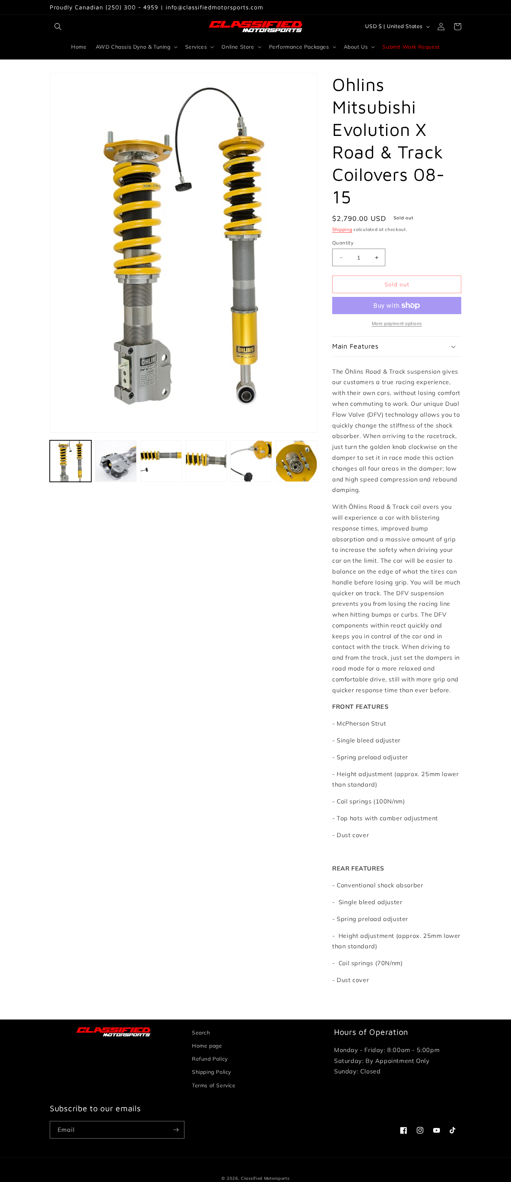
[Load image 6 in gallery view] (296, 461)
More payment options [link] (397, 323)
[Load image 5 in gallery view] (251, 461)
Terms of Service (214, 1085)
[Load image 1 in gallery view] (70, 461)
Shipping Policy (211, 1072)
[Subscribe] (176, 1130)
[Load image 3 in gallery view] (161, 461)
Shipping (342, 229)
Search (201, 1032)
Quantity (343, 243)
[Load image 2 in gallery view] (116, 461)
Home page (207, 1045)
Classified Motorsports (265, 1178)
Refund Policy (210, 1058)
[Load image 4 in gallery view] (206, 461)
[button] (58, 26)
